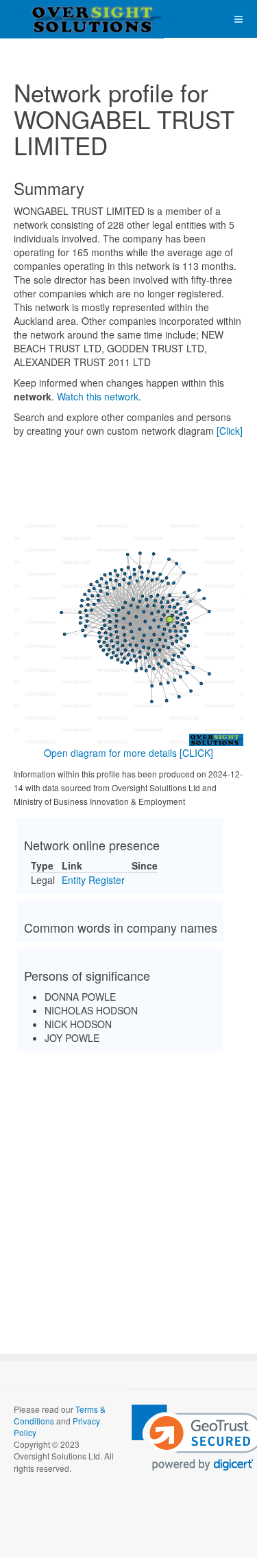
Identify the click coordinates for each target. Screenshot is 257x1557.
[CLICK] (196, 753)
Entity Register (93, 880)
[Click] (230, 430)
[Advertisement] (128, 1190)
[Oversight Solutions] (55, 19)
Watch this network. (99, 396)
